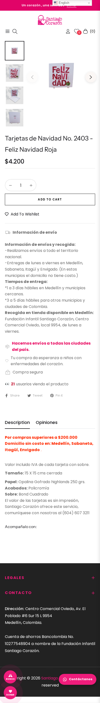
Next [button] (90, 77)
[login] (66, 31)
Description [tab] (17, 422)
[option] (61, 75)
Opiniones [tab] (47, 422)
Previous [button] (32, 77)
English (63, 3)
